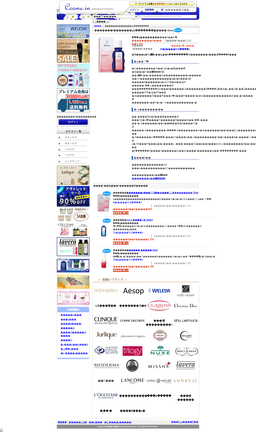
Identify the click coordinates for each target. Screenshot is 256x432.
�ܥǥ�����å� (132, 365)
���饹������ (185, 397)
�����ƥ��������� (185, 290)
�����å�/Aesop (132, 290)
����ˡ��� (106, 320)
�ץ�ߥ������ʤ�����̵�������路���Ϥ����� (163, 3)
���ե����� (159, 395)
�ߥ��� (159, 365)
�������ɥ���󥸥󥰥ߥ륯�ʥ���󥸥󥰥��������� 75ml (162, 192)
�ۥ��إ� (106, 410)
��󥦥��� (106, 380)
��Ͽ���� (149, 9)
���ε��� (68, 319)
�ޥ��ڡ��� (69, 348)
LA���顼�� (106, 305)
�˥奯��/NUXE (159, 350)
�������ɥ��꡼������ (148, 178)
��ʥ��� (185, 380)
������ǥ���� (132, 320)
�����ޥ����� (132, 335)
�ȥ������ (132, 350)
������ (159, 305)
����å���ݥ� (132, 410)
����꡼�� (106, 335)
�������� (134, 9)
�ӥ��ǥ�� (106, 365)
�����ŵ (67, 328)
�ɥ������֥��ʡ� (106, 350)
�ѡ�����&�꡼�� (185, 350)
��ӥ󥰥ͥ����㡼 (159, 380)
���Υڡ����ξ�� (184, 421)
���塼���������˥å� (159, 322)
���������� (106, 395)
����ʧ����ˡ (71, 323)
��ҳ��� (95, 422)
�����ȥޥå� (78, 422)
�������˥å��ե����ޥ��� (132, 305)
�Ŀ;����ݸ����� (74, 353)
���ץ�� (159, 335)
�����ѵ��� (71, 314)
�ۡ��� (97, 26)
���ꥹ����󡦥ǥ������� (185, 305)
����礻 (67, 340)
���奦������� (185, 320)
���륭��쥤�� (185, 335)
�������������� (106, 290)
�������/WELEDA (159, 290)
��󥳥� (132, 380)
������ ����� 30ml (142, 250)
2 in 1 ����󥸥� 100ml (140, 220)
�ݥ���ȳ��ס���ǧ (74, 344)
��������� (185, 365)
